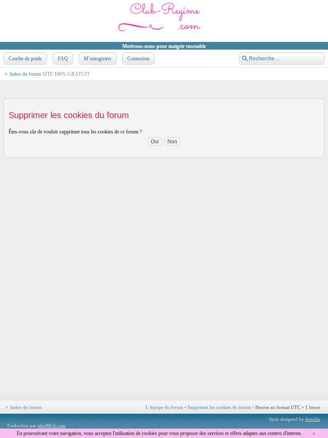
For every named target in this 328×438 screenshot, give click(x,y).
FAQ (63, 59)
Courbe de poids (25, 59)
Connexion (138, 59)
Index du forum (25, 74)
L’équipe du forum (164, 407)
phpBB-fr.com (52, 425)
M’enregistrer (97, 59)
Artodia (312, 419)
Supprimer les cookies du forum (219, 407)
